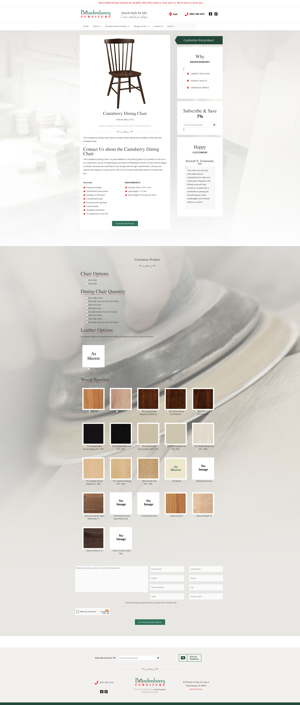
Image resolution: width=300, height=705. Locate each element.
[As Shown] (93, 356)
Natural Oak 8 (177, 516)
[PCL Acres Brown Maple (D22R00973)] (148, 399)
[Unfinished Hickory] (203, 469)
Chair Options (95, 273)
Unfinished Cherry (149, 516)
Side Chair (92, 283)
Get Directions (196, 689)
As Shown (94, 368)
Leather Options (97, 329)
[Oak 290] (93, 399)
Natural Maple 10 (204, 516)
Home (85, 26)
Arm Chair (92, 280)
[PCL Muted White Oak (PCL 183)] (203, 434)
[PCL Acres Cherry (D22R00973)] (176, 399)
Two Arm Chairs (95, 315)
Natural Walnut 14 (94, 550)
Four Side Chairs (95, 298)
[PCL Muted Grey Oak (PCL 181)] (176, 434)
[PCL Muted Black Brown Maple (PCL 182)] (93, 434)
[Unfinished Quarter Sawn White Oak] (121, 503)
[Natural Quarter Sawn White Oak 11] (93, 503)
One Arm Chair (94, 305)
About (96, 26)
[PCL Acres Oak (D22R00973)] (203, 399)
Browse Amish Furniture (116, 26)
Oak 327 (121, 411)
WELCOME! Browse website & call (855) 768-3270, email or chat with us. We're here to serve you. (151, 2)
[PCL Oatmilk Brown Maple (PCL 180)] (93, 469)
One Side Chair (94, 308)
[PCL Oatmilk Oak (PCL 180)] (148, 469)
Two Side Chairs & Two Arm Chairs (103, 322)
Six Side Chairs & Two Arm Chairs (102, 312)
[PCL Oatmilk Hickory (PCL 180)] (121, 469)
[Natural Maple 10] (203, 503)
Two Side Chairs (95, 318)
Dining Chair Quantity (103, 291)
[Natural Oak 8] (176, 503)
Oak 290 (94, 411)
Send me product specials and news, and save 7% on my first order (151, 603)
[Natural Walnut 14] (93, 538)
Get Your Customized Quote (150, 622)
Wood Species (95, 379)
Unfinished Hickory (204, 481)
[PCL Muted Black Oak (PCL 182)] (121, 434)
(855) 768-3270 (106, 682)
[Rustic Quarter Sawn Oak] (121, 538)
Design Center (140, 26)
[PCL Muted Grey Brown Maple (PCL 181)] (148, 434)
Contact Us (158, 26)
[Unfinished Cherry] (148, 503)
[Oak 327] (121, 399)
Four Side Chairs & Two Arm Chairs (103, 301)
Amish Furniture (160, 689)
